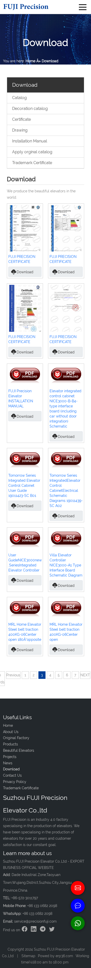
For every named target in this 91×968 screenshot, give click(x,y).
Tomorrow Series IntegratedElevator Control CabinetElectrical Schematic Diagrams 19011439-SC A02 (66, 490)
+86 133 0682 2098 (37, 914)
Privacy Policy (14, 782)
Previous (13, 675)
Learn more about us (27, 853)
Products (10, 744)
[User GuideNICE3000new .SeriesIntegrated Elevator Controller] (24, 539)
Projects (9, 757)
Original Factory (16, 738)
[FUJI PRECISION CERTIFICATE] (24, 228)
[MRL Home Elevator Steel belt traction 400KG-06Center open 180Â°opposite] (24, 608)
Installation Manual (29, 141)
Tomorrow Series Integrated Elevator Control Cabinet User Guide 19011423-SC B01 (24, 485)
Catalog (19, 97)
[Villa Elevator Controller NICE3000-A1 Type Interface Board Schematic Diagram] (66, 539)
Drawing (20, 130)
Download (25, 272)
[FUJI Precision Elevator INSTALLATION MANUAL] (24, 375)
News (7, 763)
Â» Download (47, 61)
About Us (10, 732)
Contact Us (12, 775)
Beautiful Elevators (18, 750)
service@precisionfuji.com (35, 921)
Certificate (21, 119)
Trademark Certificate (32, 162)
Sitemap (28, 956)
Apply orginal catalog (32, 151)
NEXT (85, 675)
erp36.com (64, 956)
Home (30, 61)
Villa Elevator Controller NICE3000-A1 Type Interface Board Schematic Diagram (66, 565)
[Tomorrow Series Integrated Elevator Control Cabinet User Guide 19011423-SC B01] (24, 459)
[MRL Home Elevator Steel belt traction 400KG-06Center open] (66, 608)
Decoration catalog (30, 108)
